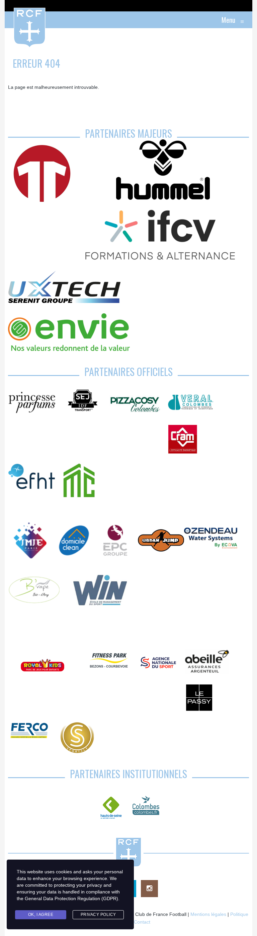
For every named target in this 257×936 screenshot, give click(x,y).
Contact (142, 922)
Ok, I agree (41, 914)
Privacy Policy (98, 914)
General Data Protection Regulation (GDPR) (71, 898)
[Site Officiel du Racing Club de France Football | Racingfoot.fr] (11, 19)
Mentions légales (208, 914)
